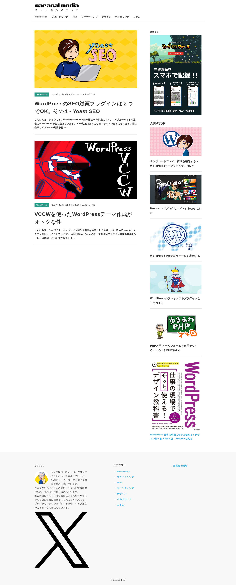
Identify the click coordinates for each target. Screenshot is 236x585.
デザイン (106, 16)
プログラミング (60, 16)
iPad (74, 16)
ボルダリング (122, 16)
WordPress (41, 16)
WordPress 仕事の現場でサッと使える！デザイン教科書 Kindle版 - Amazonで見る (175, 436)
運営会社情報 (180, 465)
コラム (136, 16)
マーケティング (89, 16)
